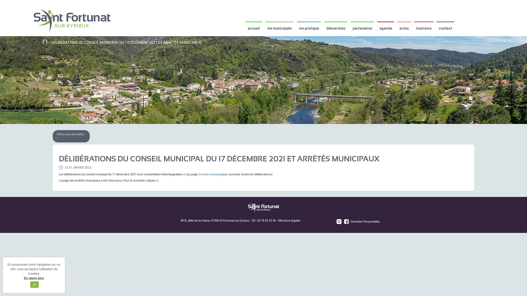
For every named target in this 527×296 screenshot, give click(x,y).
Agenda (385, 28)
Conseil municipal (209, 174)
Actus (404, 28)
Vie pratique (309, 28)
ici (184, 174)
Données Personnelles (365, 221)
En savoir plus (34, 278)
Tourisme (423, 28)
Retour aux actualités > (70, 136)
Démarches (335, 28)
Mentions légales (289, 220)
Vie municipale (279, 28)
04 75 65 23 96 (266, 220)
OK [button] (34, 284)
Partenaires (362, 28)
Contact (445, 28)
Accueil (254, 28)
